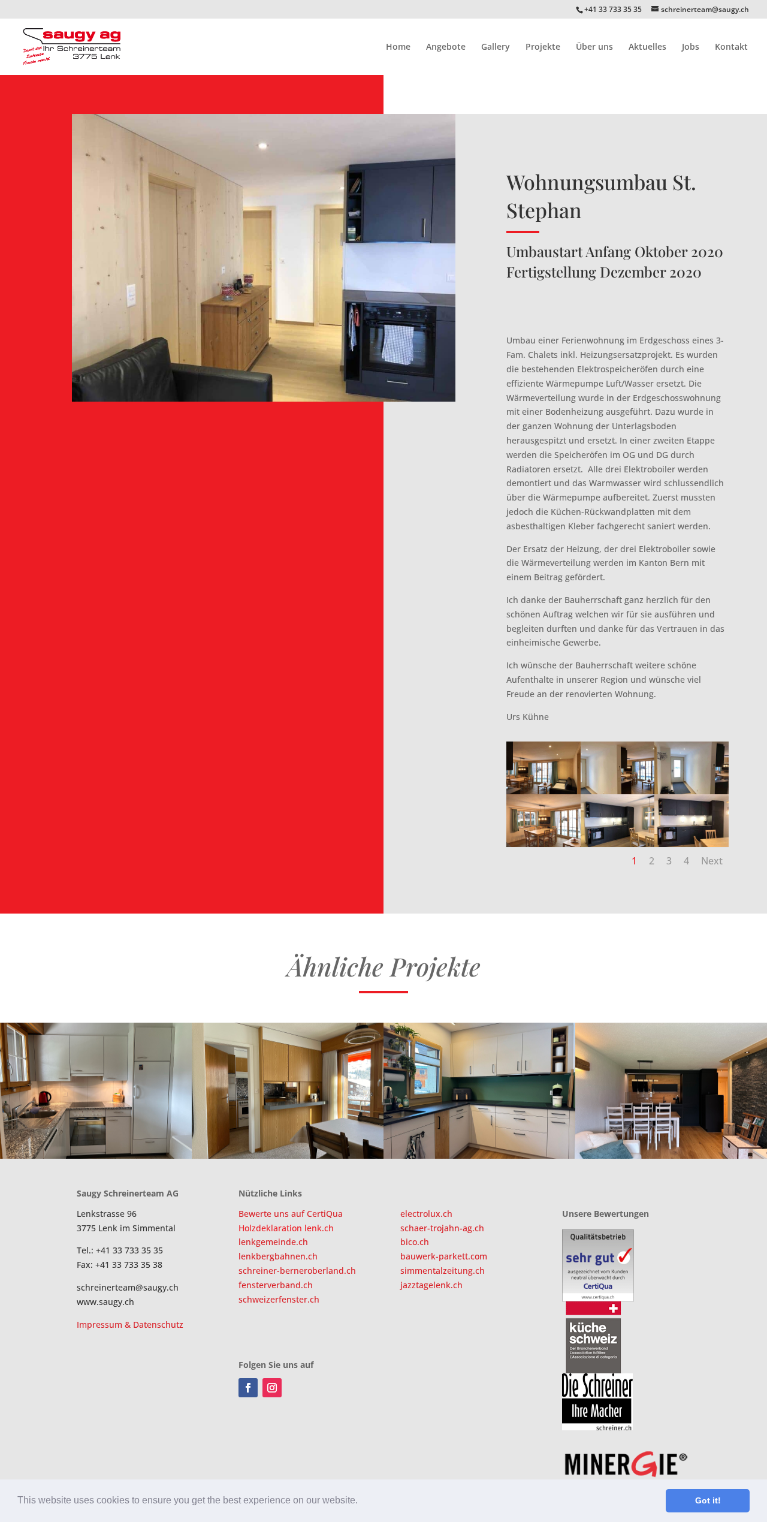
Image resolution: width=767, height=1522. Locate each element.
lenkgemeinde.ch (273, 1241)
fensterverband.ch (275, 1285)
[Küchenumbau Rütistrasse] (96, 1091)
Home (398, 47)
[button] (362, 1501)
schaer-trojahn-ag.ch (442, 1228)
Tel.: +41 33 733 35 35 (120, 1250)
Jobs (690, 47)
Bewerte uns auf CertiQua (290, 1213)
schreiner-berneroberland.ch (297, 1270)
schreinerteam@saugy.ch (128, 1287)
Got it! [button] (708, 1500)
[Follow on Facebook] (248, 1387)
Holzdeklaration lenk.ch (286, 1228)
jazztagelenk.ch (431, 1285)
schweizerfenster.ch (278, 1299)
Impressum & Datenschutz (130, 1324)
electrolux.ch (426, 1213)
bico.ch (414, 1241)
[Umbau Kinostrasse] (671, 1091)
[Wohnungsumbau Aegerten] (288, 1091)
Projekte (543, 47)
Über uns (594, 47)
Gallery (495, 47)
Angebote (446, 47)
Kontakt (731, 47)
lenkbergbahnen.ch (278, 1256)
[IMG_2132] (263, 401)
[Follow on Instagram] (272, 1387)
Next (712, 860)
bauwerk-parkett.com (443, 1256)
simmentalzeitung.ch (442, 1270)
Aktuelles (647, 47)
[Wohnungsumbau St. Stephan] (479, 1091)
